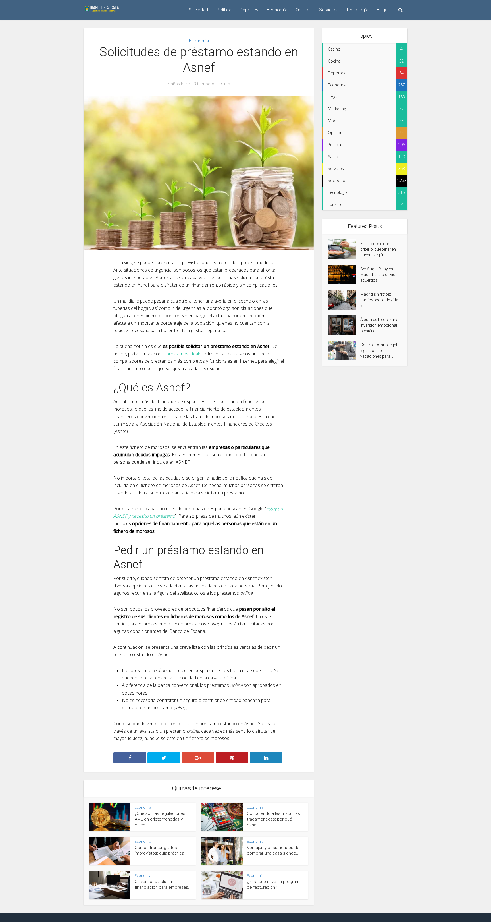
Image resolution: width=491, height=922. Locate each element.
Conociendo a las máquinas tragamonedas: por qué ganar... (273, 819)
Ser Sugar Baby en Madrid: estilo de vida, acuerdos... (379, 275)
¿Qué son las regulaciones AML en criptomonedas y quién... (160, 819)
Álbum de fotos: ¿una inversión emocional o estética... (379, 325)
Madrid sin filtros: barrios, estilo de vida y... (379, 300)
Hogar (383, 10)
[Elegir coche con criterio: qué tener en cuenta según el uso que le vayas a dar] (344, 249)
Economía (277, 10)
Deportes (249, 10)
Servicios (328, 10)
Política (224, 10)
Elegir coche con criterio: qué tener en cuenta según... (378, 249)
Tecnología (357, 10)
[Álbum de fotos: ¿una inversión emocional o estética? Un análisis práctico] (344, 325)
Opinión (303, 10)
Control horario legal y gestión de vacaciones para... (378, 351)
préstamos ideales (185, 354)
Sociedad (198, 10)
